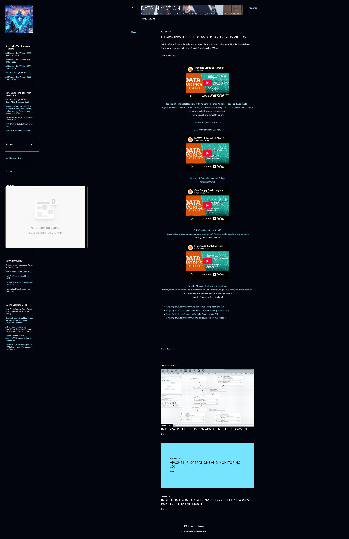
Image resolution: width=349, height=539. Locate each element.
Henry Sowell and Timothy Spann (207, 114)
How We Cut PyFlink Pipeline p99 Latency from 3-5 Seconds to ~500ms (18, 346)
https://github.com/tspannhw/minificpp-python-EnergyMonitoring (197, 310)
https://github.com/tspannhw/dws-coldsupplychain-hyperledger (196, 317)
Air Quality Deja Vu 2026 (16, 72)
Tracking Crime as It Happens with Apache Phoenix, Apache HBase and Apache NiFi (207, 103)
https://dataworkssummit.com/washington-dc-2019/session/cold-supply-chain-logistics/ (207, 233)
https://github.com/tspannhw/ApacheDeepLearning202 (192, 314)
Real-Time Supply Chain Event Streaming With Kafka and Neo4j (18, 311)
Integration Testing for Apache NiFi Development (205, 429)
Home (144, 19)
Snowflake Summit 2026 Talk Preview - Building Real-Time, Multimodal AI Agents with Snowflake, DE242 (18, 109)
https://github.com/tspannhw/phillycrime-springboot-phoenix (195, 306)
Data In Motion (160, 8)
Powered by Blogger (196, 526)
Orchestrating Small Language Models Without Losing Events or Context (19, 320)
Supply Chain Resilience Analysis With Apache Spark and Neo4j (18, 337)
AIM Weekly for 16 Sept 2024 (18, 271)
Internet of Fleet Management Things (207, 178)
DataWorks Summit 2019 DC (207, 129)
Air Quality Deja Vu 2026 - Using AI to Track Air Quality (18, 100)
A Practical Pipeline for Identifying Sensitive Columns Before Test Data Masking (18, 329)
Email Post (171, 349)
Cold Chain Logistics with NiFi (207, 230)
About (151, 19)
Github (8, 171)
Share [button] (133, 32)
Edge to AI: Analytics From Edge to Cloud (207, 286)
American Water (207, 181)
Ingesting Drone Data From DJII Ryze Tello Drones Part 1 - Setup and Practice (205, 502)
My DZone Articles (13, 158)
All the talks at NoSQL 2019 (208, 122)
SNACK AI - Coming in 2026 (17, 130)
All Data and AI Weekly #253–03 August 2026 (18, 54)
